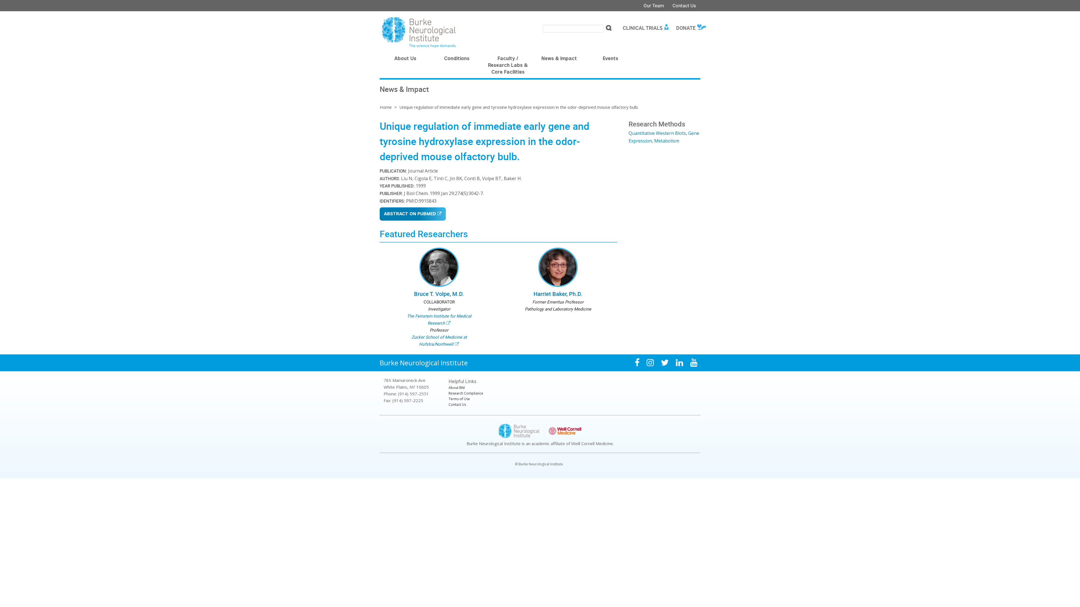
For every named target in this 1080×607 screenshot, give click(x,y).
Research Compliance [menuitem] (466, 393)
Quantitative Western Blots (657, 133)
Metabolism (666, 141)
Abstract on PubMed (410, 214)
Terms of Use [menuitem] (459, 399)
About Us (405, 59)
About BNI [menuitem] (457, 387)
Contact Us (684, 5)
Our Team (654, 5)
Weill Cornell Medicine (592, 443)
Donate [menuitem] (686, 27)
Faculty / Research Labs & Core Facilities (508, 66)
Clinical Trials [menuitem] (643, 27)
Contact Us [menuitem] (457, 404)
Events (610, 59)
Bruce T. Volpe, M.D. (439, 294)
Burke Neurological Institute (424, 362)
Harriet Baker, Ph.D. (558, 294)
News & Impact (559, 59)
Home (386, 107)
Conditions (456, 59)
